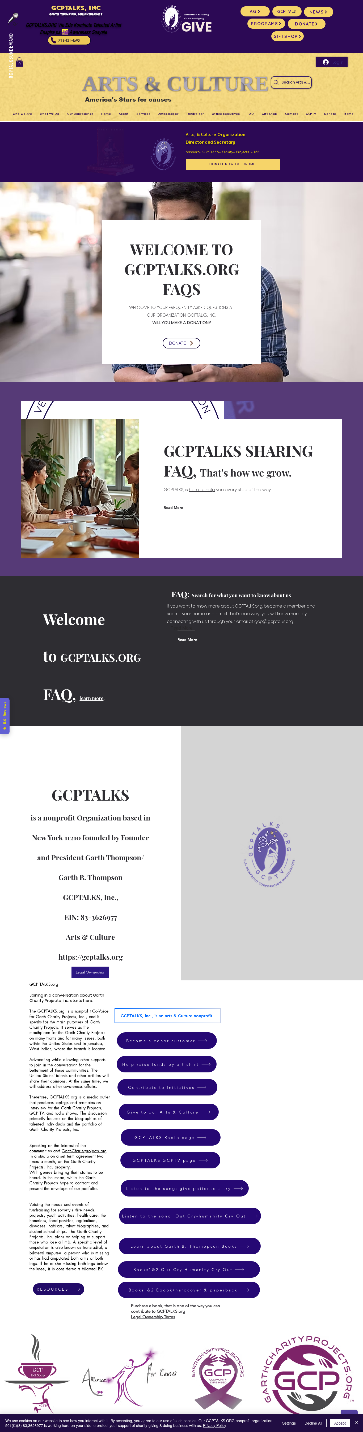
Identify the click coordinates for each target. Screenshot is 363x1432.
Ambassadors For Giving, (196, 15)
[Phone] (53, 40)
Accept (340, 1423)
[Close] (356, 1423)
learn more (91, 698)
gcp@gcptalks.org (273, 621)
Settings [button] (289, 1423)
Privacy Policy (214, 1425)
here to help (202, 490)
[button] (19, 62)
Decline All (313, 1423)
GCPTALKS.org (171, 1311)
